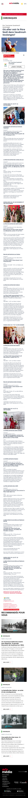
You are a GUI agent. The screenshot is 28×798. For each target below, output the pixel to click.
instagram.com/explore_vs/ (10, 606)
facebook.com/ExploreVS (10, 604)
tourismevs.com (7, 603)
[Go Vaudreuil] (6, 770)
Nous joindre (5, 774)
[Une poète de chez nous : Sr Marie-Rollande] (14, 721)
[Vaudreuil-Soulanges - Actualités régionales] (14, 3)
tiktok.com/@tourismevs (9, 607)
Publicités (4, 779)
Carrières (4, 778)
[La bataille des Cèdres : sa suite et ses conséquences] (14, 674)
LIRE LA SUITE (6, 662)
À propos (4, 776)
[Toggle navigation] (2, 4)
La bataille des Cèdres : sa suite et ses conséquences (12, 691)
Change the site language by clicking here (14, 14)
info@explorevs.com (8, 601)
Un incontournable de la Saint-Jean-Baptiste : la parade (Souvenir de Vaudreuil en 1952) (12, 643)
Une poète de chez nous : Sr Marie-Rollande (11, 738)
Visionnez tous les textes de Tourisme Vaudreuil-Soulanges (12, 592)
